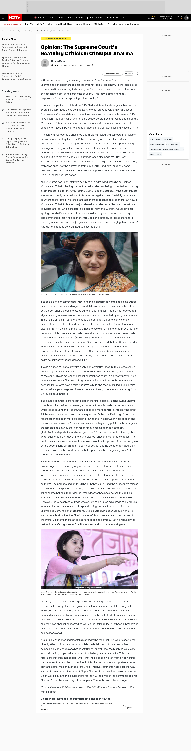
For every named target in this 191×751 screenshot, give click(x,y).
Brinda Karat (58, 61)
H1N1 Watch (98, 24)
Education (111, 17)
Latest (52, 17)
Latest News (155, 139)
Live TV (41, 17)
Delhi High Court (119, 414)
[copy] (137, 73)
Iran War (29, 24)
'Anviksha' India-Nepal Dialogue (123, 24)
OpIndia (129, 708)
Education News (157, 144)
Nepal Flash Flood (64, 24)
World (70, 17)
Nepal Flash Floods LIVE (173, 149)
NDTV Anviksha (44, 24)
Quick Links (155, 134)
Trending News (10, 91)
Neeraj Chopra (83, 24)
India (60, 17)
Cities (99, 17)
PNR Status (167, 139)
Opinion (89, 17)
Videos (79, 17)
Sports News (155, 149)
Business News (173, 144)
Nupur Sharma (129, 706)
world (43, 705)
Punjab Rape (155, 154)
